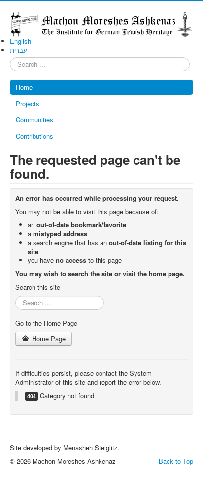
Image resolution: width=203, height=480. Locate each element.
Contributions (34, 136)
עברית (18, 50)
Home (24, 87)
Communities (34, 119)
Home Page (48, 338)
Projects (27, 103)
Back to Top (176, 461)
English (20, 41)
